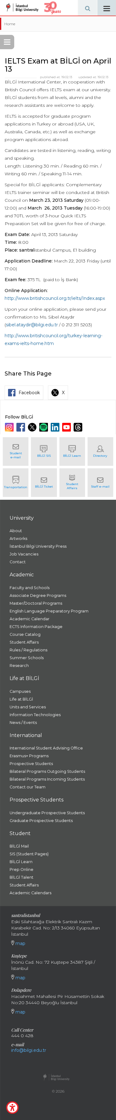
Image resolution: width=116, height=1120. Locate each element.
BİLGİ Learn (21, 861)
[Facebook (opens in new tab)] (21, 427)
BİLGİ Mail (19, 846)
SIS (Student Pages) (29, 854)
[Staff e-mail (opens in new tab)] (100, 482)
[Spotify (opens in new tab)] (44, 427)
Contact (18, 562)
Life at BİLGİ (21, 699)
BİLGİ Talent (21, 877)
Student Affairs (24, 642)
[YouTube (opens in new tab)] (67, 427)
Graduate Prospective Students (41, 820)
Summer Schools (27, 657)
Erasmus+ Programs (29, 756)
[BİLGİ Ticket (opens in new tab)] (44, 482)
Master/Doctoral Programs (36, 603)
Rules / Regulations (28, 650)
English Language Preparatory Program (49, 611)
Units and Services (28, 707)
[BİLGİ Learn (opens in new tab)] (72, 451)
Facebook (29, 392)
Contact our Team (27, 787)
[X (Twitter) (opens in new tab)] (33, 427)
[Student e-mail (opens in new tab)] (15, 451)
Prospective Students (31, 763)
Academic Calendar (29, 619)
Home (9, 23)
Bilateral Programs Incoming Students (47, 779)
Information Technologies (35, 714)
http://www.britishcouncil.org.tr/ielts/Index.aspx (55, 298)
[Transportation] (15, 482)
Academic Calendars (30, 893)
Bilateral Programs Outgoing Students (47, 771)
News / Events (23, 722)
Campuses (20, 691)
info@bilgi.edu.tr (28, 1050)
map (19, 943)
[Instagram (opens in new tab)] (10, 427)
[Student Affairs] (72, 482)
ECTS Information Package (36, 626)
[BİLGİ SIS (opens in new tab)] (44, 451)
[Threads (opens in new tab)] (79, 427)
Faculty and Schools (29, 587)
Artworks (18, 538)
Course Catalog (25, 634)
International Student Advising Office (46, 748)
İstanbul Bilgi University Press (38, 546)
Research (19, 665)
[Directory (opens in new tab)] (100, 451)
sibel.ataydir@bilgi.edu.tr (32, 325)
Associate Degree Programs (38, 595)
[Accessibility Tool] (12, 1107)
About (16, 530)
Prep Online (21, 869)
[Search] (87, 8)
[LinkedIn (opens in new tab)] (56, 427)
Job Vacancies (24, 554)
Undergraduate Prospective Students (47, 812)
